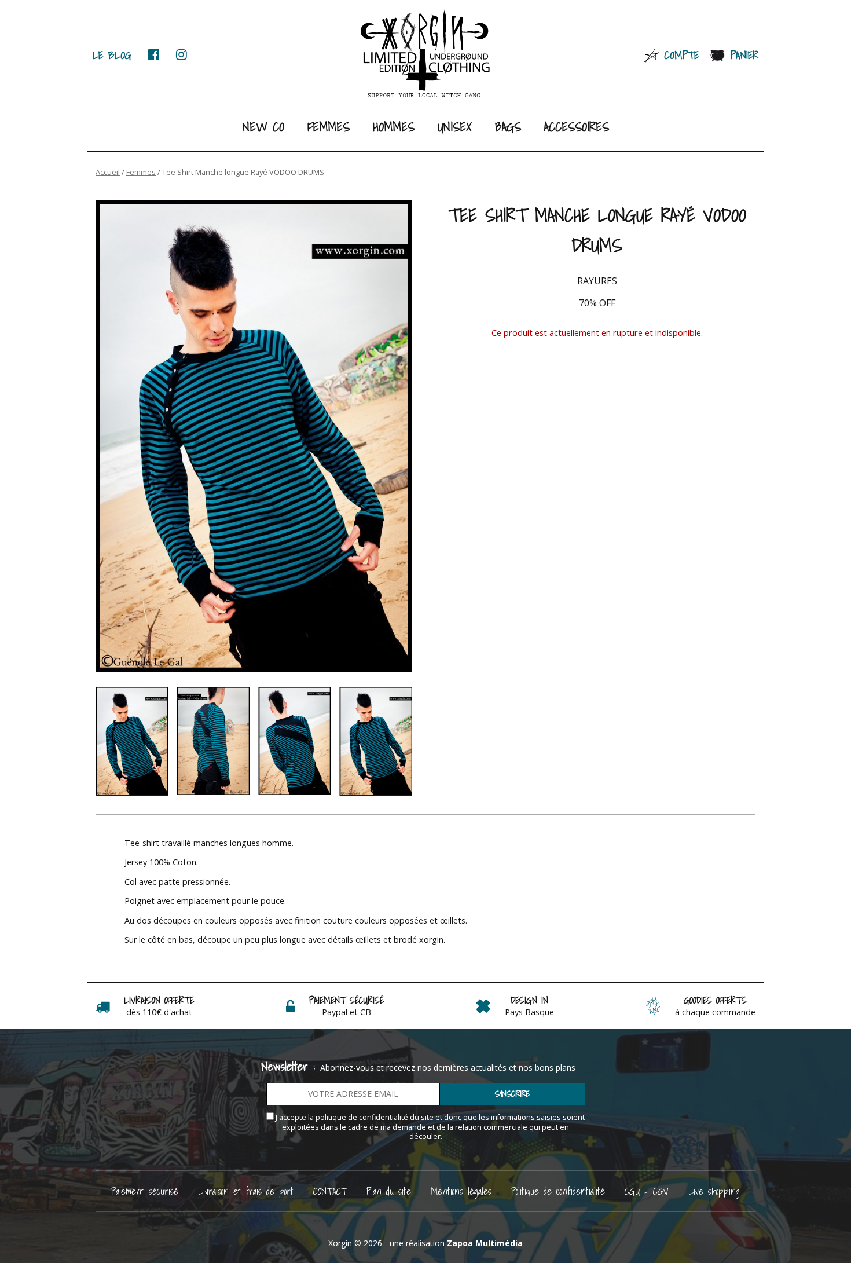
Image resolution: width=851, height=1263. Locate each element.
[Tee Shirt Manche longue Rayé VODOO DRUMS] (254, 436)
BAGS (508, 126)
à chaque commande (715, 1011)
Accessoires (576, 126)
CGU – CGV (647, 1191)
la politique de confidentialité (358, 1117)
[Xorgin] (426, 54)
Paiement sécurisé (144, 1191)
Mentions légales (461, 1191)
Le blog (112, 55)
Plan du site (388, 1191)
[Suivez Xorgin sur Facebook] (153, 55)
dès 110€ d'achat (159, 1011)
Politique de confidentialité (558, 1191)
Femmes (328, 126)
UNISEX (455, 126)
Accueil (108, 172)
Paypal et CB (346, 1011)
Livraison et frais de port (246, 1191)
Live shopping (714, 1191)
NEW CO (263, 126)
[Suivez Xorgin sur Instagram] (181, 55)
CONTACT (330, 1191)
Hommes (394, 126)
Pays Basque (529, 1011)
